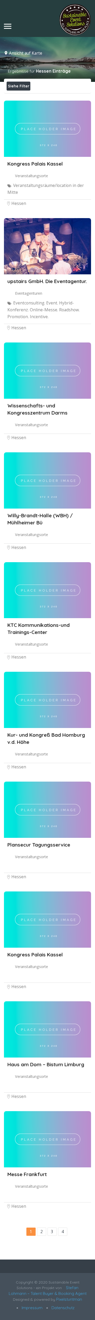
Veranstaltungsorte (31, 175)
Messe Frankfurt (27, 1174)
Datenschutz (62, 1307)
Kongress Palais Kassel (35, 164)
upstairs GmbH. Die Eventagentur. (47, 281)
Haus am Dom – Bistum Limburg (45, 1064)
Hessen (18, 203)
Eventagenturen (28, 293)
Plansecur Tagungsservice (38, 845)
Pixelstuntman (69, 1299)
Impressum (31, 1307)
